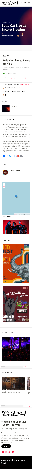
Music (4, 78)
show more (10, 152)
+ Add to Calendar (24, 84)
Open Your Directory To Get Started (13, 461)
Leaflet (15, 214)
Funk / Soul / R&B (13, 78)
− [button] (4, 186)
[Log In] (21, 2)
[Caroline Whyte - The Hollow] (13, 383)
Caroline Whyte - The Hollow (11, 392)
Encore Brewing (9, 88)
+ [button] (4, 184)
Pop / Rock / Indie (24, 78)
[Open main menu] (29, 3)
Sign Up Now (6, 446)
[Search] (25, 2)
